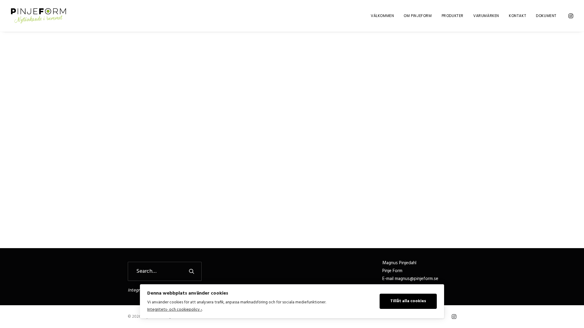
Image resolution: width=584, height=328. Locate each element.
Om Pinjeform (418, 15)
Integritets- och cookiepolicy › (174, 309)
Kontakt (517, 15)
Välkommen (382, 15)
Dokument (546, 15)
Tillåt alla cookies (408, 301)
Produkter (453, 15)
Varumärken (486, 15)
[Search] (165, 271)
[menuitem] (382, 16)
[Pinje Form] (38, 15)
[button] (570, 16)
